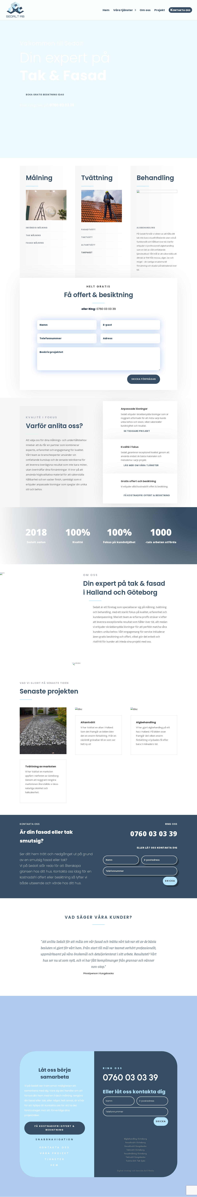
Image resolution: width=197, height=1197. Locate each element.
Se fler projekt (98, 763)
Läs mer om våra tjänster (141, 465)
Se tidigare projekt (137, 431)
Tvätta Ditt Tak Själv (135, 1161)
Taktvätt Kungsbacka (135, 1157)
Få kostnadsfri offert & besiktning (54, 1128)
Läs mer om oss (125, 652)
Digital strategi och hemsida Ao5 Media (135, 1171)
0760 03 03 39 (62, 105)
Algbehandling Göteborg (135, 1139)
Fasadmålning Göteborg (135, 1154)
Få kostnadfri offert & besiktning (147, 495)
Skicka (170, 881)
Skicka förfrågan (143, 379)
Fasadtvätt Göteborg (135, 1143)
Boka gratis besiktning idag (45, 94)
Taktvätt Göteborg (135, 1150)
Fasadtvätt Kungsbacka (135, 1146)
